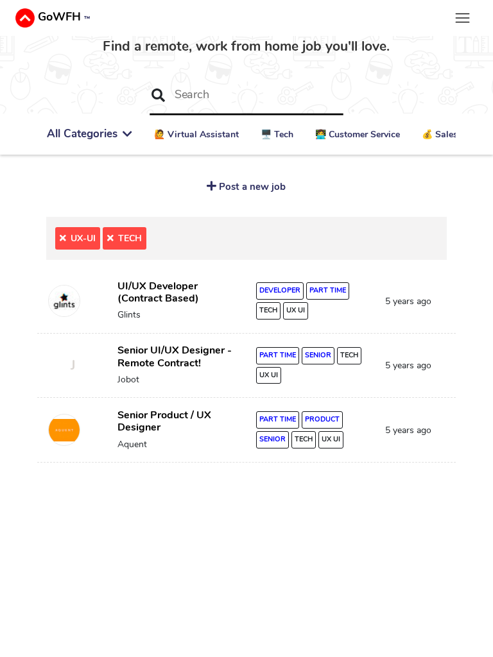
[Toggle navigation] (462, 17)
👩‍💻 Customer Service (357, 134)
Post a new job (251, 186)
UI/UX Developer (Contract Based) (158, 292)
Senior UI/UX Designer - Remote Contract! (174, 356)
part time (327, 290)
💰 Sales (440, 134)
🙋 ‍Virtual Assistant (196, 134)
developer (279, 290)
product (322, 419)
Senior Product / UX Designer (164, 421)
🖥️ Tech (277, 134)
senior (318, 355)
